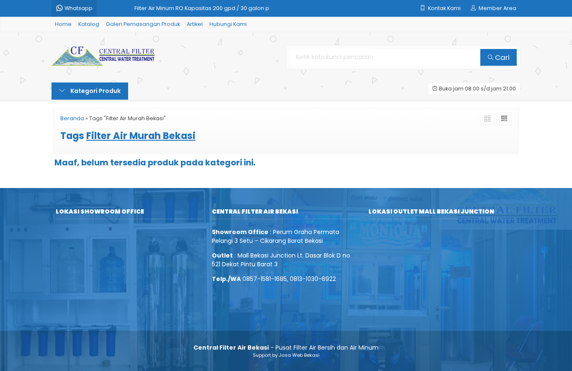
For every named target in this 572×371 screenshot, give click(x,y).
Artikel (195, 24)
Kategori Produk (95, 91)
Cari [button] (501, 57)
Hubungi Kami (228, 24)
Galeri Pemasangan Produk (143, 24)
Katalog (88, 24)
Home (63, 24)
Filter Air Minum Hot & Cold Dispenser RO (188, 13)
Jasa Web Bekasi (299, 355)
